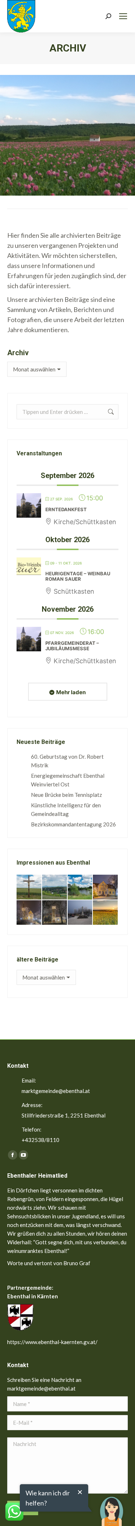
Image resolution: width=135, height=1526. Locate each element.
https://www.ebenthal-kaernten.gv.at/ (52, 1342)
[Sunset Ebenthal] (105, 913)
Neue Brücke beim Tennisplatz (66, 794)
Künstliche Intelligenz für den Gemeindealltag (66, 809)
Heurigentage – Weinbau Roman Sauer (77, 576)
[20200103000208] (80, 913)
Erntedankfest (66, 509)
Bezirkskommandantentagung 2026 (73, 824)
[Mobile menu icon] (123, 16)
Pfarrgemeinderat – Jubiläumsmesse (72, 646)
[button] (111, 1506)
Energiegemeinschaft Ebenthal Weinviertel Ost (67, 779)
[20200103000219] (29, 913)
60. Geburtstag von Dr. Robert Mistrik (67, 760)
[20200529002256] (29, 887)
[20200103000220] (105, 887)
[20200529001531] (80, 887)
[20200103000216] (55, 913)
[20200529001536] (55, 887)
